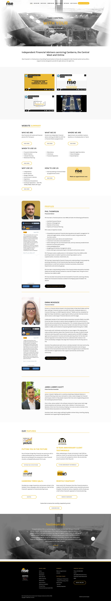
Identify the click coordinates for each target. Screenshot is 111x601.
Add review (26, 286)
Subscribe (55, 503)
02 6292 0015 (80, 571)
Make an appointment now (78, 176)
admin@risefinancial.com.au (80, 574)
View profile (35, 286)
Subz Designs (86, 596)
